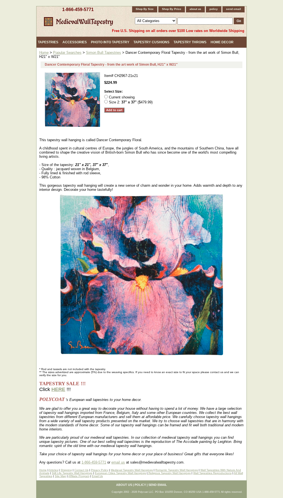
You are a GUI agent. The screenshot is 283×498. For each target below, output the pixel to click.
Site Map (60, 476)
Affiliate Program (78, 476)
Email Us (97, 476)
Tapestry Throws (190, 42)
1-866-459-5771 (78, 9)
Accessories (74, 42)
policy (213, 8)
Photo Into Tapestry (110, 42)
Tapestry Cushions (151, 42)
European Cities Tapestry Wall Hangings (120, 473)
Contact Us (81, 470)
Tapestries (48, 42)
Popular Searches (67, 52)
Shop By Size (145, 8)
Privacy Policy (99, 470)
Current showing (122, 97)
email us (118, 462)
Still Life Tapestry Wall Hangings (72, 473)
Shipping (66, 470)
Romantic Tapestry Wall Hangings (176, 470)
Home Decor (222, 42)
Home (44, 52)
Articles (53, 470)
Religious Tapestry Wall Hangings (169, 473)
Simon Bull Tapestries (103, 52)
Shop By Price (171, 8)
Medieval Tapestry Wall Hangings (132, 470)
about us (195, 8)
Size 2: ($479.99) (131, 102)
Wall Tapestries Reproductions (212, 473)
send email (233, 8)
